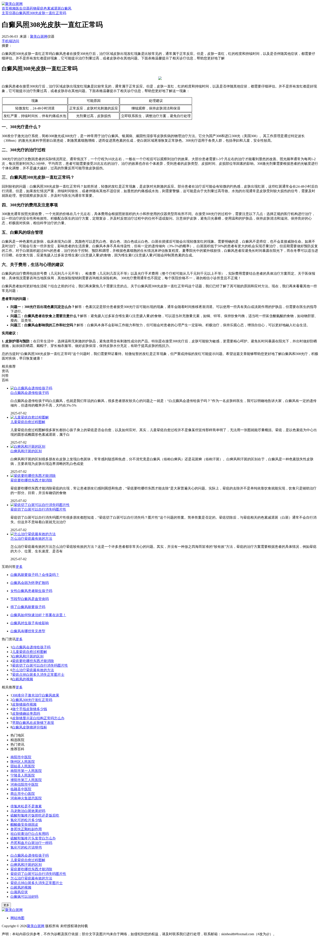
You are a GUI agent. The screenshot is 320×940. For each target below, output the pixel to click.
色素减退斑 (52, 8)
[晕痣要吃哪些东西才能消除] (33, 476)
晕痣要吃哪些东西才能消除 (31, 480)
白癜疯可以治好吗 (24, 896)
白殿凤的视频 (22, 679)
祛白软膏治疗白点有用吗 (29, 834)
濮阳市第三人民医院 (26, 780)
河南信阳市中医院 (24, 784)
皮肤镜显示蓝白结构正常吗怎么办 (38, 718)
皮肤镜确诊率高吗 (26, 713)
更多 (19, 566)
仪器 (26, 8)
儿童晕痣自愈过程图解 (27, 422)
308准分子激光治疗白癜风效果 (35, 695)
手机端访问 (10, 41)
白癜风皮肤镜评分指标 (29, 727)
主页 (5, 13)
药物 (33, 8)
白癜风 (66, 8)
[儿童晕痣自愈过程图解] (29, 417)
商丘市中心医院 (22, 793)
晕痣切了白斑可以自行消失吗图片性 (38, 509)
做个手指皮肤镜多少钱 (29, 709)
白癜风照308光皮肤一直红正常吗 (41, 13)
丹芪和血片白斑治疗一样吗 (31, 843)
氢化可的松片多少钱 (26, 820)
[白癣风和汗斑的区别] (27, 446)
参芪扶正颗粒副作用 (26, 829)
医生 (19, 8)
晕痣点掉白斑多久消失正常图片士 (38, 674)
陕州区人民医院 (22, 761)
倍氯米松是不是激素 (26, 806)
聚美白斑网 (38, 36)
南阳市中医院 (20, 757)
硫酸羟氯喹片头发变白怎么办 (33, 838)
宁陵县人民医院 (22, 775)
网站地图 (17, 918)
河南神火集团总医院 (26, 798)
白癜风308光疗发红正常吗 (32, 700)
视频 (12, 8)
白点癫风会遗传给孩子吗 (29, 393)
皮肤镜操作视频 (24, 704)
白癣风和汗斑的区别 (26, 451)
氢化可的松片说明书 (26, 847)
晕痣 (40, 8)
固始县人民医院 (22, 766)
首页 (5, 8)
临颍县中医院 (20, 789)
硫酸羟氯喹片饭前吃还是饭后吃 (34, 815)
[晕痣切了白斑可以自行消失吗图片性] (40, 505)
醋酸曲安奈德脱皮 (24, 824)
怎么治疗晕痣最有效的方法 (31, 538)
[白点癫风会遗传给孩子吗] (31, 388)
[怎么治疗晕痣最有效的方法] (33, 534)
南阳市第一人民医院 (26, 771)
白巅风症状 (19, 892)
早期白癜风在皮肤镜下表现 (33, 723)
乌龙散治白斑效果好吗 (27, 811)
